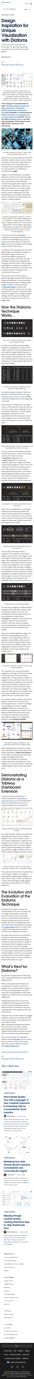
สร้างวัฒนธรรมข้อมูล (10, 1260)
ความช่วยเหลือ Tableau (11, 1334)
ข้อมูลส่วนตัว (26, 1354)
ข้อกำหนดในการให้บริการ (15, 1354)
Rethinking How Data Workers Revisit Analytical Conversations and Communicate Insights (17, 1166)
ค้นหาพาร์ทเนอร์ (8, 1314)
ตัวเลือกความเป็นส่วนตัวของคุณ (18, 1362)
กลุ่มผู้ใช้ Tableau (9, 1284)
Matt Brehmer (6, 57)
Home (4, 9)
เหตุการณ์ (7, 1304)
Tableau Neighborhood (11, 1297)
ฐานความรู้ (7, 1328)
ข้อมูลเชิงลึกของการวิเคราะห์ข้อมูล (14, 1264)
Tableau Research (9, 1267)
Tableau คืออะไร (9, 1254)
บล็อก (15, 1350)
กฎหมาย (6, 1354)
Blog (8, 9)
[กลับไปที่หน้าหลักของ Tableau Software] (7, 2)
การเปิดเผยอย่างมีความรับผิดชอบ (12, 1358)
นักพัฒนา (20, 1350)
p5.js (24, 803)
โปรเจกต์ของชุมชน (9, 1294)
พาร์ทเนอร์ (7, 1311)
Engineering (12, 9)
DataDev (6, 1291)
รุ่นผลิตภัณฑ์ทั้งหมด (9, 1338)
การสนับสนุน (8, 1324)
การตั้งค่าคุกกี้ (25, 1358)
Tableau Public (8, 1281)
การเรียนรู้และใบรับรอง (10, 1331)
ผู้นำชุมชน (7, 1287)
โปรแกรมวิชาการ (9, 1301)
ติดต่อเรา (6, 1270)
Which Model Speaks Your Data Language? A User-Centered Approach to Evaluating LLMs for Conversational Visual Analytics (17, 1104)
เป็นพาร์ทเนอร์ (8, 1318)
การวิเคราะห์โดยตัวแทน (11, 1257)
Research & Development (19, 1052)
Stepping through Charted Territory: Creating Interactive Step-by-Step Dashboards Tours (17, 1222)
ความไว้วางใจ (8, 1350)
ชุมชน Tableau (9, 1277)
